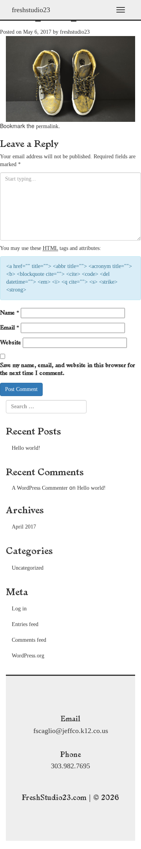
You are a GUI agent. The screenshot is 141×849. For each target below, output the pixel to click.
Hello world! (26, 448)
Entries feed (25, 624)
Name (9, 313)
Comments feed (29, 640)
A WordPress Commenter (40, 488)
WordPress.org (28, 656)
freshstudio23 (31, 10)
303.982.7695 (70, 766)
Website (10, 342)
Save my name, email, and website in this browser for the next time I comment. (67, 369)
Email (9, 327)
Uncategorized (27, 568)
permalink (47, 126)
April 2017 (24, 527)
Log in (19, 609)
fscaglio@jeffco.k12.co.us (70, 731)
